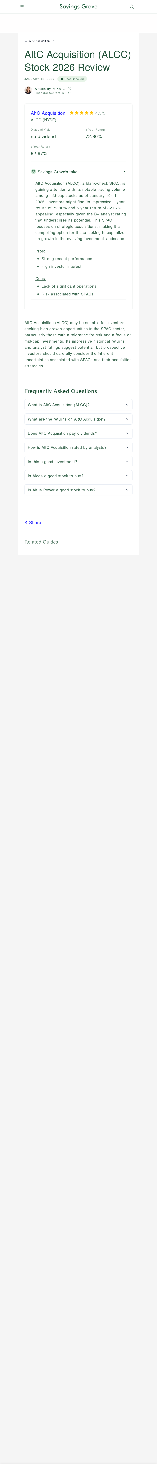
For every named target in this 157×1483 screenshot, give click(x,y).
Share (35, 522)
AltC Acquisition (48, 113)
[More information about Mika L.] (69, 88)
